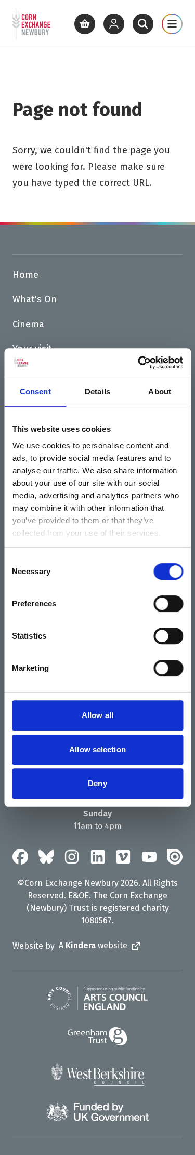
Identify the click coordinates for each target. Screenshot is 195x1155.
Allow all (97, 715)
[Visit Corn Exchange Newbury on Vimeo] (123, 857)
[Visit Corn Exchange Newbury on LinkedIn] (98, 857)
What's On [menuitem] (34, 299)
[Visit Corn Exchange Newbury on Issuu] (175, 857)
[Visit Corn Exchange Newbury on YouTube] (149, 857)
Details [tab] (97, 391)
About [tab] (159, 391)
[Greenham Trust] (97, 1036)
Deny (97, 783)
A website (93, 945)
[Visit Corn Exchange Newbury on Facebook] (20, 857)
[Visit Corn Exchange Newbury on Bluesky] (46, 857)
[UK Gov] (97, 1112)
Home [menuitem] (25, 275)
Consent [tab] (35, 391)
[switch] (168, 603)
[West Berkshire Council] (97, 1074)
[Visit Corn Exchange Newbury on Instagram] (72, 857)
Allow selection (97, 749)
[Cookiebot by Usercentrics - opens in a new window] (139, 362)
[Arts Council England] (97, 999)
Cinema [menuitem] (28, 324)
